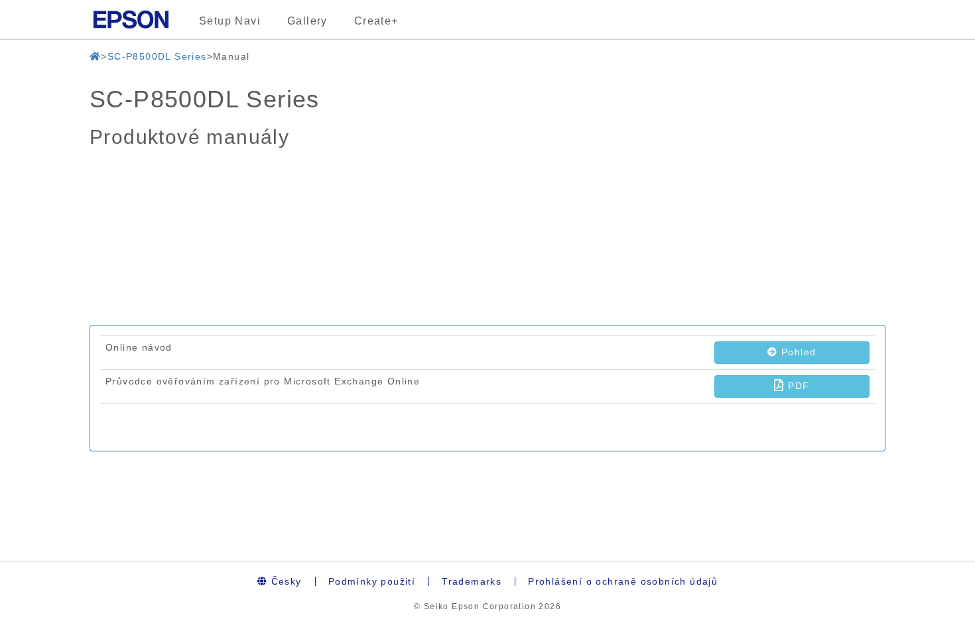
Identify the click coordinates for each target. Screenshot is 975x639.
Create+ (376, 21)
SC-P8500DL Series (157, 56)
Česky (284, 581)
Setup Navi (230, 21)
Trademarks (471, 581)
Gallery (307, 21)
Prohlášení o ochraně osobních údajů (623, 581)
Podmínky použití (371, 581)
